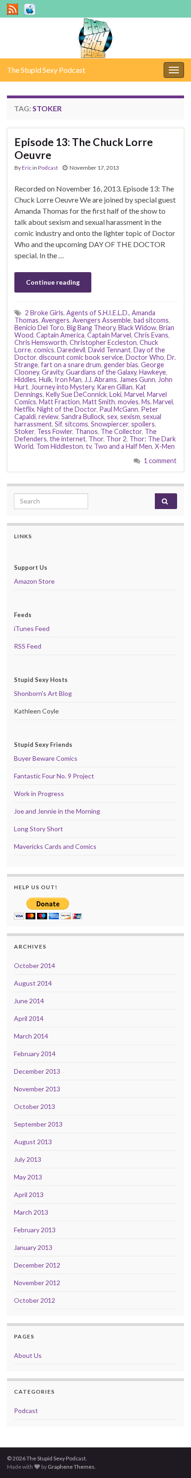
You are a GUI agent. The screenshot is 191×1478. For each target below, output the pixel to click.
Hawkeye (152, 372)
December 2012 (37, 1265)
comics (44, 350)
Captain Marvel (109, 335)
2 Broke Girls (44, 313)
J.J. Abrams (100, 379)
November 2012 (37, 1283)
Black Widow (137, 327)
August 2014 (33, 983)
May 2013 (28, 1177)
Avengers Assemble (101, 320)
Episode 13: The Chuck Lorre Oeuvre (83, 148)
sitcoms (76, 424)
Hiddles (25, 379)
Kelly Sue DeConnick (76, 394)
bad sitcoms (151, 320)
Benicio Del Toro (39, 327)
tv (88, 446)
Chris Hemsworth (40, 342)
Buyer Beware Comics (45, 758)
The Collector (121, 431)
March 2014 (31, 1036)
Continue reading (53, 282)
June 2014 (29, 1001)
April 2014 (29, 1018)
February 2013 (35, 1230)
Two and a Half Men (123, 446)
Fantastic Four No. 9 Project (54, 776)
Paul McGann (118, 409)
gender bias (121, 365)
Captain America (60, 335)
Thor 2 (116, 439)
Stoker (24, 431)
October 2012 (34, 1300)
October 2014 (34, 965)
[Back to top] (170, 1457)
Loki (115, 394)
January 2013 (33, 1247)
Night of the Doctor (66, 409)
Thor (96, 439)
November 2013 (37, 1089)
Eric (27, 167)
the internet (68, 439)
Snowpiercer (109, 424)
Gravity (52, 372)
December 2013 (37, 1071)
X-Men (165, 446)
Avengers (55, 320)
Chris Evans (151, 335)
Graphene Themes (71, 1466)
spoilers (143, 424)
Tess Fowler (54, 431)
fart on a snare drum (71, 365)
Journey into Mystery (62, 387)
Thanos (86, 431)
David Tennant (109, 350)
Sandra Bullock (82, 416)
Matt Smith (99, 402)
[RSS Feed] (12, 7)
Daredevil (71, 350)
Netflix (24, 409)
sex (112, 416)
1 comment (160, 461)
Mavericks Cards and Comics (55, 846)
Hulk (45, 379)
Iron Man (68, 379)
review (48, 416)
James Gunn (137, 379)
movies (128, 402)
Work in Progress (39, 793)
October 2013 (34, 1106)
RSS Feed (27, 646)
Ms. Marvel (157, 402)
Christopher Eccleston (103, 342)
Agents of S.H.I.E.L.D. (97, 313)
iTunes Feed (32, 628)
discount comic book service (81, 357)
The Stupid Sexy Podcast (46, 69)
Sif (58, 424)
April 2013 (29, 1194)
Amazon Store (34, 581)
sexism (130, 416)
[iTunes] (29, 7)
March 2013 (31, 1212)
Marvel (134, 394)
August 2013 (33, 1142)
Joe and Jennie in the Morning (57, 811)
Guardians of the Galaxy (101, 372)
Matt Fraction (59, 402)
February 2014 (35, 1054)
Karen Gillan (115, 387)
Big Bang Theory (91, 327)
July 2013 (27, 1159)
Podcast (48, 167)
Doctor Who (145, 357)
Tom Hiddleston (59, 446)
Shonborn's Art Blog (43, 693)
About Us (28, 1355)
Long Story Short (38, 829)
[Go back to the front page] (95, 38)
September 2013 (38, 1124)
